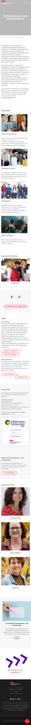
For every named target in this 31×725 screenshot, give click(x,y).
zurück (2, 37)
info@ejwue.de (12, 689)
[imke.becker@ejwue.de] (15, 578)
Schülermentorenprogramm (8, 134)
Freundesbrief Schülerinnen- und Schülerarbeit (17, 624)
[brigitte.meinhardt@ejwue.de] (15, 543)
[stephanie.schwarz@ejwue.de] (15, 508)
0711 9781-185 (17, 510)
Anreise (15, 691)
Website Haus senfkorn (11, 351)
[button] (3, 271)
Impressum (4, 721)
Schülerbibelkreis (6, 201)
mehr (17, 637)
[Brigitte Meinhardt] (15, 541)
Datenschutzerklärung (13, 721)
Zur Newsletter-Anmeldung (15, 306)
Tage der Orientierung (7, 235)
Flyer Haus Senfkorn (10, 354)
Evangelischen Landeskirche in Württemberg (18, 705)
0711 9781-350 (17, 579)
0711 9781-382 (17, 545)
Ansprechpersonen (17, 693)
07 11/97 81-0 (19, 689)
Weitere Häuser (22, 377)
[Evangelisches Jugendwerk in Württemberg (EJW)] (7, 2)
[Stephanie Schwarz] (15, 506)
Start (7, 37)
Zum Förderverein (9, 472)
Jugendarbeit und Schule (8, 168)
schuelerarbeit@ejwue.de (8, 97)
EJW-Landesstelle (9, 374)
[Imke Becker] (15, 576)
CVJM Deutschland (16, 706)
